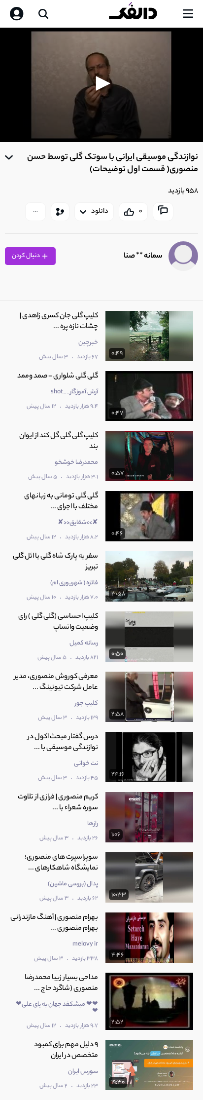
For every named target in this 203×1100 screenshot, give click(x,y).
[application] (101, 85)
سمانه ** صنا (143, 256)
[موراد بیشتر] (35, 211)
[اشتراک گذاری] (60, 211)
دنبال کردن (26, 256)
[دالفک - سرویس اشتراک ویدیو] (141, 13)
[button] (101, 83)
